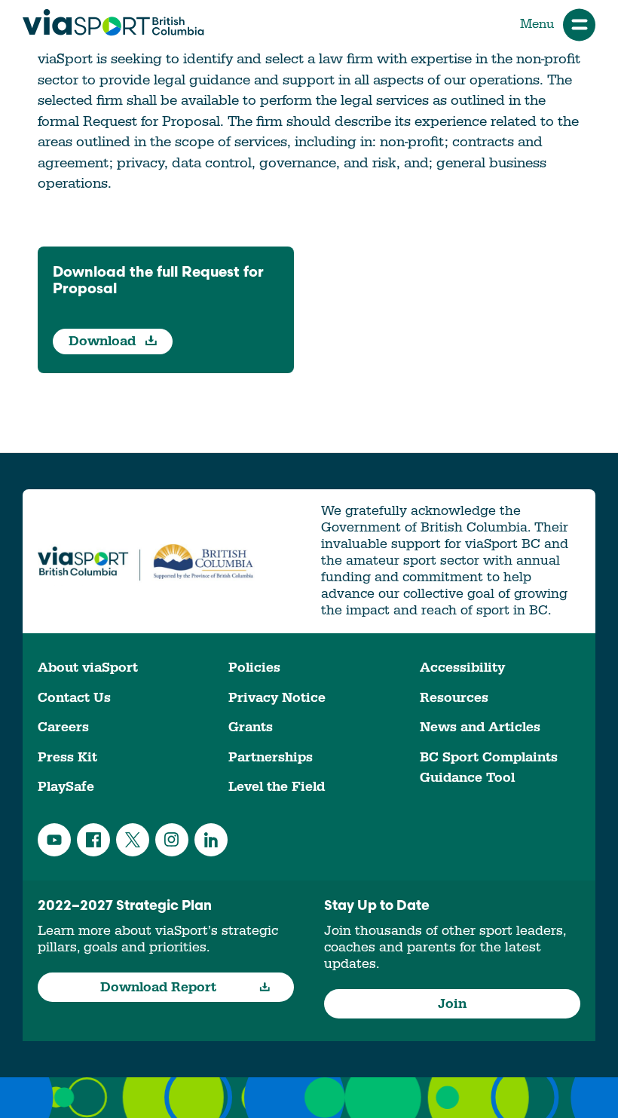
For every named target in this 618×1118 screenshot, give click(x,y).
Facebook (93, 839)
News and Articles (480, 727)
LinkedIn (211, 839)
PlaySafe (66, 786)
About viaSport (88, 667)
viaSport (113, 22)
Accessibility (462, 667)
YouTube (54, 839)
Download (104, 341)
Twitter (132, 839)
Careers (63, 727)
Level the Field (276, 786)
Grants (250, 727)
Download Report (158, 987)
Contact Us (74, 697)
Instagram (171, 839)
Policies (254, 667)
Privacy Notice (277, 697)
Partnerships (270, 757)
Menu (537, 24)
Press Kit (67, 757)
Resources (454, 697)
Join (452, 1003)
